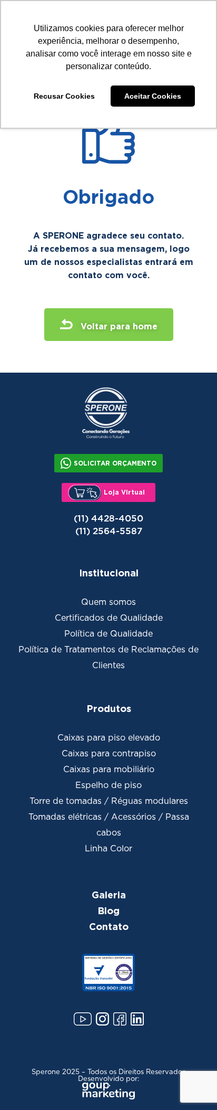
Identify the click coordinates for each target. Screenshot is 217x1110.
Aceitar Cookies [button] (152, 96)
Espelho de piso (108, 785)
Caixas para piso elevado (108, 738)
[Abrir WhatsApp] (190, 1083)
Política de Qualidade (108, 634)
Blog (108, 910)
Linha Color (108, 849)
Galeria (109, 894)
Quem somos (108, 602)
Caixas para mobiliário (108, 769)
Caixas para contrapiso (109, 754)
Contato (109, 926)
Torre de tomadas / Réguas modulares (108, 801)
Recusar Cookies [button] (64, 96)
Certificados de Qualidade (109, 618)
